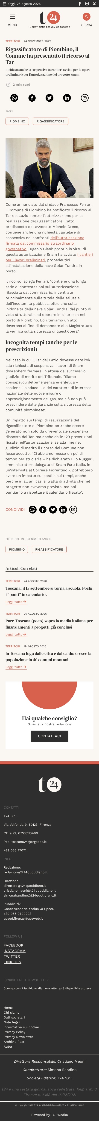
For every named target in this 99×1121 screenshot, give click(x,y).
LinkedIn (12, 962)
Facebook (13, 945)
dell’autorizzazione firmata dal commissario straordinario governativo (45, 243)
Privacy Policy (14, 1032)
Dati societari (14, 1017)
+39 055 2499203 (17, 913)
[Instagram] (87, 4)
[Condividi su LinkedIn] (67, 98)
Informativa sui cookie (21, 1027)
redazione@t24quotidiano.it (26, 872)
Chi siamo (11, 1012)
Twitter (12, 956)
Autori (8, 1046)
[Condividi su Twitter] (49, 98)
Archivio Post (14, 1041)
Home (8, 1007)
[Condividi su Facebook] (32, 98)
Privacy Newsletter (18, 1037)
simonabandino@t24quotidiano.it (30, 895)
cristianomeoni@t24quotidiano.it (30, 890)
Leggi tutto (14, 602)
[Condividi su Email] (84, 98)
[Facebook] (80, 4)
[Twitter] (94, 4)
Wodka (62, 1115)
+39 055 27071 (15, 850)
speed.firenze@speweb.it (23, 918)
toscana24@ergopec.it (29, 842)
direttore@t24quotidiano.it (25, 885)
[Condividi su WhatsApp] (14, 98)
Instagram (15, 951)
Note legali (12, 1022)
